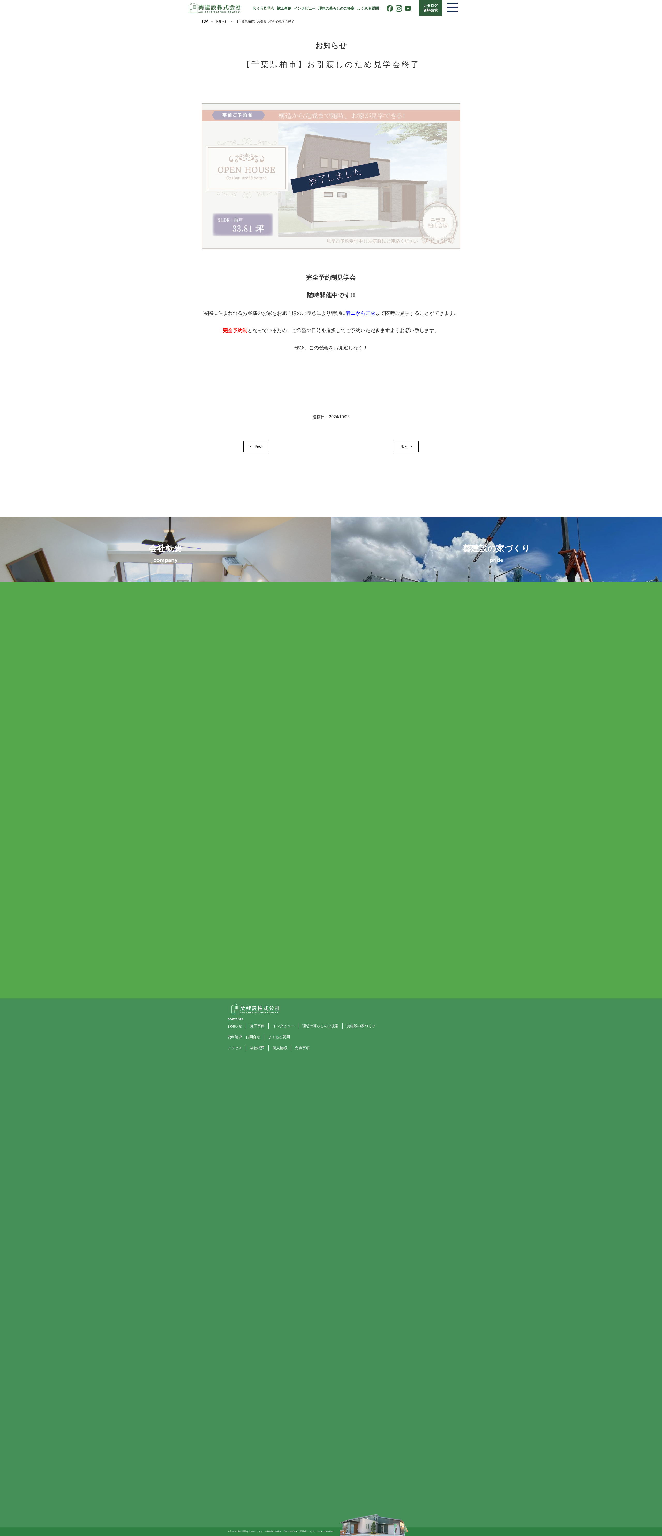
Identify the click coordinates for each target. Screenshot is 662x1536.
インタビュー (305, 8)
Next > (406, 446)
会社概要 (257, 1048)
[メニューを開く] (452, 8)
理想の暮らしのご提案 (336, 8)
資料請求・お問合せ (244, 1037)
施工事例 (284, 8)
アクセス (235, 1048)
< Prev (255, 446)
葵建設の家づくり (361, 1026)
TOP (205, 21)
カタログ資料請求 (430, 7)
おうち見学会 (263, 8)
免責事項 (302, 1048)
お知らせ (221, 21)
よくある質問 (368, 8)
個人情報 (280, 1048)
